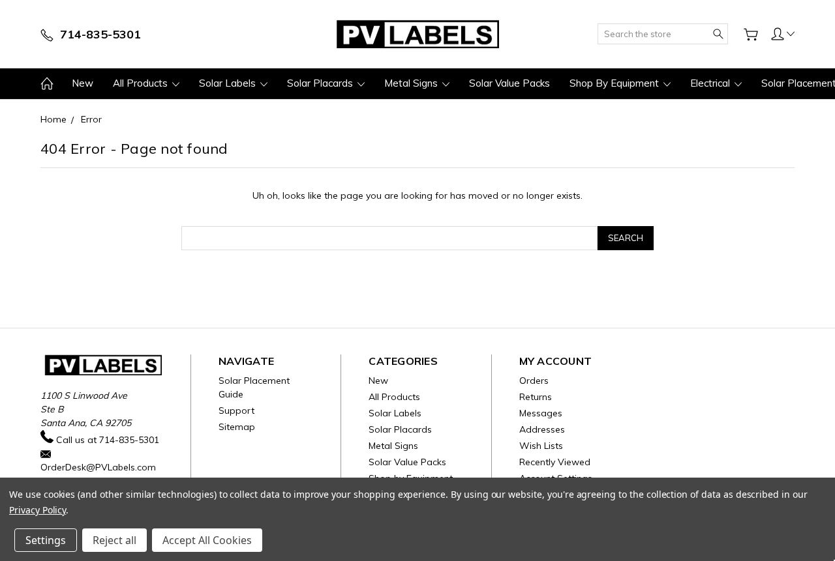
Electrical (711, 83)
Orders (534, 380)
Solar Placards (321, 83)
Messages (540, 413)
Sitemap (237, 427)
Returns (535, 397)
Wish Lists (541, 446)
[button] (783, 33)
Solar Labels (228, 83)
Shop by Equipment (615, 83)
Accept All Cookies (207, 540)
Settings (45, 540)
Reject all (114, 540)
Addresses (542, 429)
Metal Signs (412, 83)
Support (236, 410)
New (82, 83)
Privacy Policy (37, 510)
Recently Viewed (554, 462)
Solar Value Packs (509, 83)
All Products (141, 83)
